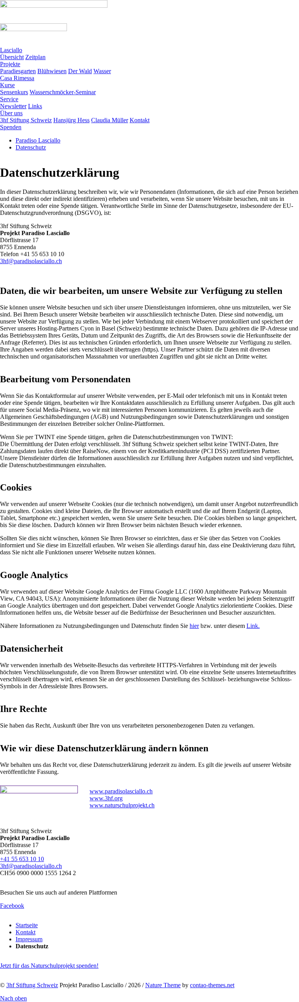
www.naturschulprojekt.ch (122, 805)
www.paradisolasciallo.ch (121, 791)
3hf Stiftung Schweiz (32, 985)
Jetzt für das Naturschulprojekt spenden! (49, 965)
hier (194, 625)
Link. (253, 625)
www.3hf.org (106, 798)
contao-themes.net (212, 985)
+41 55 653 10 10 (22, 859)
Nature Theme (163, 985)
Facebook (12, 905)
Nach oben (13, 998)
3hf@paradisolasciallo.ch (31, 261)
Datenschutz (31, 147)
